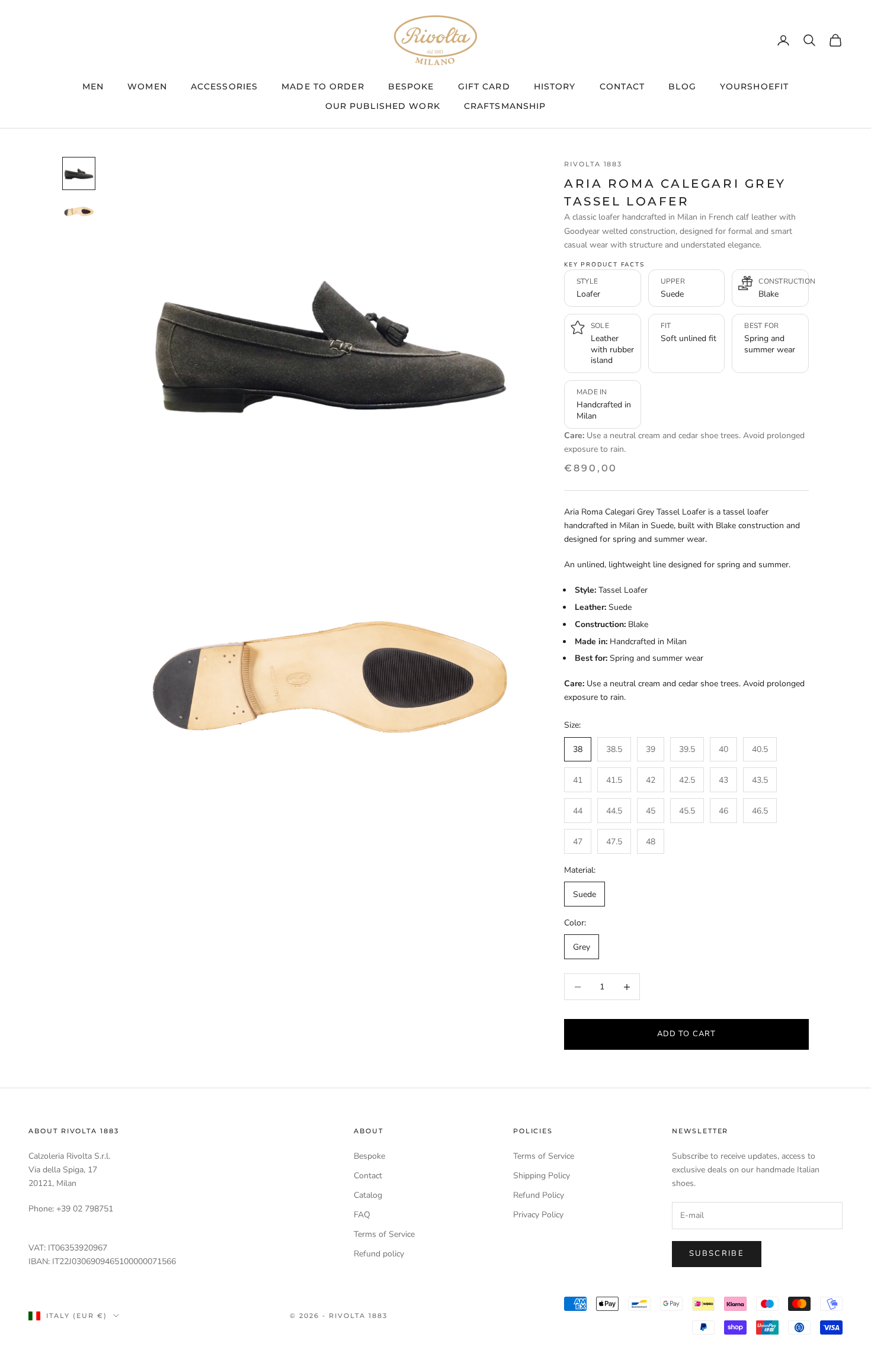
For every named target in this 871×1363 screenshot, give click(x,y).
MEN (93, 86)
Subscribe (716, 1253)
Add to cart (686, 1033)
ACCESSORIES (224, 86)
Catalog (368, 1195)
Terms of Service (384, 1234)
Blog (682, 86)
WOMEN (147, 86)
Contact (622, 86)
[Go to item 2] (78, 211)
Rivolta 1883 (593, 164)
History (555, 86)
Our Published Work (382, 106)
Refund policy (379, 1253)
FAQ (362, 1214)
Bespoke (411, 86)
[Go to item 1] (78, 173)
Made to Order (322, 86)
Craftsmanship (505, 106)
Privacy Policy (538, 1214)
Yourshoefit (754, 86)
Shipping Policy (541, 1175)
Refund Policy (538, 1195)
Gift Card (484, 86)
